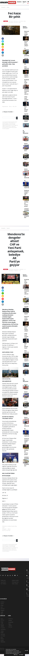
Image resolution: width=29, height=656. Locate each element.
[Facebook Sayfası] (1, 575)
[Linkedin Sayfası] (11, 575)
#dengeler (4, 529)
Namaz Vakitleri (2, 625)
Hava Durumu (2, 619)
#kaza (10, 106)
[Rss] (13, 575)
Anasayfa (3, 7)
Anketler (10, 620)
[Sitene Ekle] (18, 575)
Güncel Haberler (2, 654)
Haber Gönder (15, 583)
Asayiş (2, 605)
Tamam (21, 654)
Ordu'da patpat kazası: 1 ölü (26, 61)
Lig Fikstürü (3, 629)
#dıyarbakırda (5, 106)
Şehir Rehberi (2, 638)
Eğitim (2, 614)
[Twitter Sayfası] (4, 575)
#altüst (9, 529)
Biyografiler (10, 622)
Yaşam (8, 7)
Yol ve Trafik (2, 622)
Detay (16, 654)
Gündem (19, 2)
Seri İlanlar (3, 636)
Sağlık (2, 612)
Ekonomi (2, 608)
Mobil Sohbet (26, 654)
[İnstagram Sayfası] (6, 575)
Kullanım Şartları (15, 580)
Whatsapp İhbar (15, 582)
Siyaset (8, 228)
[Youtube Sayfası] (8, 575)
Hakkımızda (3, 580)
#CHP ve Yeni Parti (6, 530)
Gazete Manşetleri (3, 641)
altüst (4, 509)
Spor (2, 607)
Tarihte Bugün (2, 632)
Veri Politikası (3, 583)
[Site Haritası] (16, 575)
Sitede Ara (10, 618)
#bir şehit (15, 106)
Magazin (2, 610)
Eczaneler (3, 627)
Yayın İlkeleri (3, 582)
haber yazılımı (3, 651)
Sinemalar (3, 634)
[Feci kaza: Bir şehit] (11, 30)
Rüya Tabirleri (10, 624)
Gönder (17, 117)
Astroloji (10, 627)
